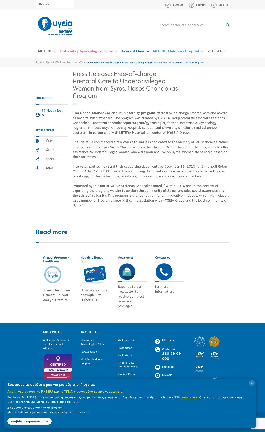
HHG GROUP (44, 4)
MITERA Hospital (61, 62)
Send (50, 150)
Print (49, 141)
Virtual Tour (217, 51)
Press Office (79, 62)
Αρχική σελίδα (43, 62)
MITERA (44, 51)
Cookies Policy (126, 374)
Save (49, 168)
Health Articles (126, 340)
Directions (168, 340)
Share (50, 159)
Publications (125, 355)
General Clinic (133, 51)
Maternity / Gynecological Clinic (86, 51)
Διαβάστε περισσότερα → (29, 421)
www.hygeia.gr (191, 397)
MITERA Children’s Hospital (176, 51)
